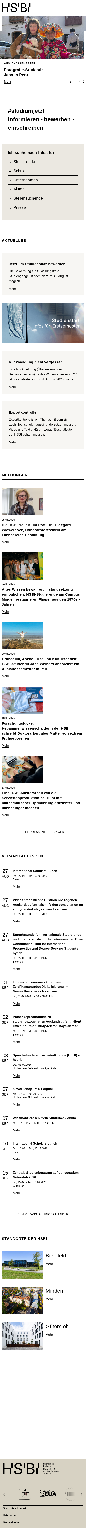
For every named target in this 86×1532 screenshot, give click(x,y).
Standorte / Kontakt (14, 1508)
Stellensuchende (28, 198)
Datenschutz (10, 1515)
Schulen (20, 171)
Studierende (24, 161)
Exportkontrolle (22, 412)
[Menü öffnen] (81, 5)
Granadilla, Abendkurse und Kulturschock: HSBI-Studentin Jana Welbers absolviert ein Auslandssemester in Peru (40, 664)
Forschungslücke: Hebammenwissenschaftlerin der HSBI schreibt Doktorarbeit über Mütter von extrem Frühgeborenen (42, 730)
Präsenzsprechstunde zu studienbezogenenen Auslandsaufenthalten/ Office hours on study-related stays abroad (47, 1021)
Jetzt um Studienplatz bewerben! (38, 264)
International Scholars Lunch (35, 871)
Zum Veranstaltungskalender (42, 1214)
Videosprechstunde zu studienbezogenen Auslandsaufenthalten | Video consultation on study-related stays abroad (48, 904)
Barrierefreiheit (11, 1522)
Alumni (19, 189)
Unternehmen (25, 180)
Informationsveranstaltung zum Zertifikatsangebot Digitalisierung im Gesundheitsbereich (40, 987)
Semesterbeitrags (21, 374)
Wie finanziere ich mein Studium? (45, 1118)
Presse (19, 207)
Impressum (9, 1529)
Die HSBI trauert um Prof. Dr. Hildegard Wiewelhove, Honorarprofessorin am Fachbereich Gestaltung (36, 530)
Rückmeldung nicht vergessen (36, 362)
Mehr (12, 289)
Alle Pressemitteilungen (43, 831)
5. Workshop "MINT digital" (33, 1089)
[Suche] (72, 5)
